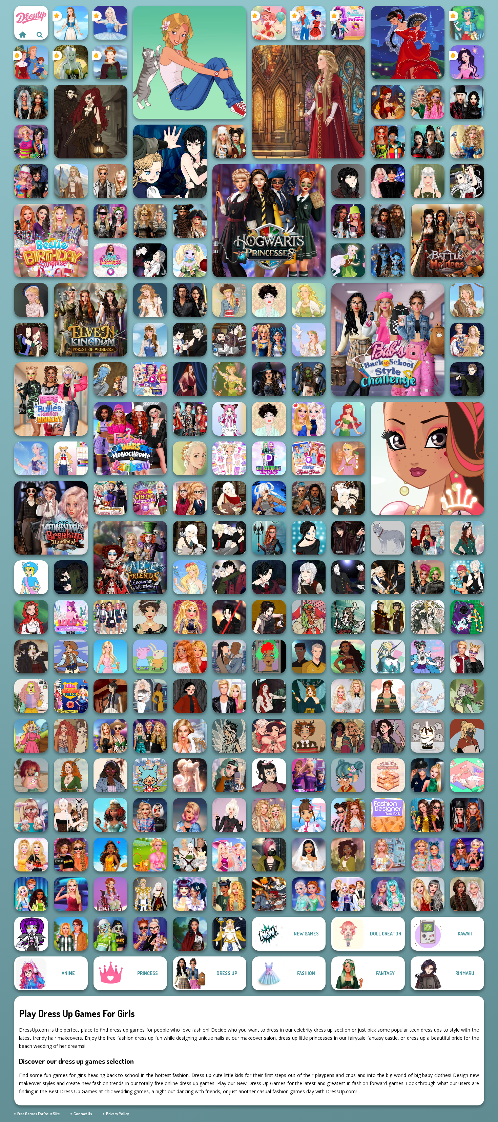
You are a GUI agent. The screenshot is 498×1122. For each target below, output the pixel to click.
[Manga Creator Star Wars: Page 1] (269, 617)
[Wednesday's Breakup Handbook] (51, 518)
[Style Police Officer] (427, 775)
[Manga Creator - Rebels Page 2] (309, 538)
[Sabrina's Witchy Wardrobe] (190, 696)
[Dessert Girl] (269, 23)
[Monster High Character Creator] (31, 934)
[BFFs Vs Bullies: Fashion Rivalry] (51, 399)
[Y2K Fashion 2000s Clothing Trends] (110, 775)
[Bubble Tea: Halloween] (427, 736)
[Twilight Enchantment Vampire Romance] (467, 102)
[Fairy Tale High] (427, 458)
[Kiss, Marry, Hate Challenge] (467, 656)
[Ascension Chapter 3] (71, 815)
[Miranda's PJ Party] (110, 894)
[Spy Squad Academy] (309, 775)
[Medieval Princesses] (388, 221)
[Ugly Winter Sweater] (309, 736)
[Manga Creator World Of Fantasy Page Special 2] (229, 340)
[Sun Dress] (467, 340)
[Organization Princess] (467, 775)
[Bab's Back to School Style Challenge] (387, 339)
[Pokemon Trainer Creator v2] (31, 577)
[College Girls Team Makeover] (110, 617)
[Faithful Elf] (31, 458)
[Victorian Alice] (31, 300)
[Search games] (39, 34)
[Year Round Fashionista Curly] (110, 260)
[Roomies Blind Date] (229, 696)
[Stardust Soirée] (190, 775)
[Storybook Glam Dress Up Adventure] (467, 141)
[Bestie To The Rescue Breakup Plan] (190, 656)
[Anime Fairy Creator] (190, 260)
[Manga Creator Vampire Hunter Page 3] (388, 577)
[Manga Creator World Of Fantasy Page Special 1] (269, 894)
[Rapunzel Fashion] (348, 458)
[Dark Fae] (309, 696)
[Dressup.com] (22, 34)
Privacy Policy (117, 1113)
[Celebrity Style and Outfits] (71, 854)
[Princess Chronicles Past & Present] (427, 815)
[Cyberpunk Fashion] (269, 854)
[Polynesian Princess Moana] (348, 656)
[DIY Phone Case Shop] (467, 617)
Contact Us (83, 1113)
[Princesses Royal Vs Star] (110, 815)
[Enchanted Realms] (31, 102)
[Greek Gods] (309, 340)
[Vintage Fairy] (229, 379)
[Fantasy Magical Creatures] (190, 934)
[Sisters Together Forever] (309, 458)
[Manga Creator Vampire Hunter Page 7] (190, 340)
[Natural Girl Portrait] (190, 458)
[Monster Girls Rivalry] (110, 934)
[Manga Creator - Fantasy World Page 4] (229, 498)
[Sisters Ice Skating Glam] (309, 894)
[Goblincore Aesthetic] (229, 894)
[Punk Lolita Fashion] (229, 815)
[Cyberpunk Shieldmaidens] (427, 577)
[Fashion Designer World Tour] (309, 815)
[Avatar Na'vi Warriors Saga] (388, 260)
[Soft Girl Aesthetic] (31, 775)
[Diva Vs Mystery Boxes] (31, 854)
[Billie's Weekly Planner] (110, 221)
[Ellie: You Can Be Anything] (427, 894)
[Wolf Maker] (388, 538)
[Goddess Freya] (309, 300)
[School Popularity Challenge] (427, 102)
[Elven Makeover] (427, 181)
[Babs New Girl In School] (71, 894)
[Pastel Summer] (348, 775)
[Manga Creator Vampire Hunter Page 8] (229, 577)
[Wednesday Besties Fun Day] (388, 181)
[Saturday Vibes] (31, 696)
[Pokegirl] (467, 23)
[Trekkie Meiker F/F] (150, 696)
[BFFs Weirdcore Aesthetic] (31, 141)
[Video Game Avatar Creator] (229, 934)
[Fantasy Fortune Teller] (388, 102)
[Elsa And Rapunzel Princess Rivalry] (150, 379)
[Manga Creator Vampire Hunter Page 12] (170, 161)
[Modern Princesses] (467, 854)
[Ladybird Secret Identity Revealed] (309, 23)
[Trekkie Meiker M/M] (309, 656)
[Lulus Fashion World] (71, 617)
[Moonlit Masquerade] (348, 617)
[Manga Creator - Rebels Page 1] (467, 577)
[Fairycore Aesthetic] (388, 696)
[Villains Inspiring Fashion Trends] (110, 498)
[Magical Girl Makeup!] (427, 656)
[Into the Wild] (348, 736)
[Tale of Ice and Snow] (229, 736)
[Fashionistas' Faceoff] (348, 221)
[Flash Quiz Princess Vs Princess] (110, 854)
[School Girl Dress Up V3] (71, 458)
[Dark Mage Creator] (71, 62)
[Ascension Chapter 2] (190, 854)
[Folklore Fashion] (71, 23)
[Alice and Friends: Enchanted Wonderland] (130, 557)
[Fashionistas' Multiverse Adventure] (467, 815)
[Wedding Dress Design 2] (150, 300)
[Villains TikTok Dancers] (150, 934)
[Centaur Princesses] (269, 538)
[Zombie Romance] (309, 379)
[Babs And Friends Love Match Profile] (388, 141)
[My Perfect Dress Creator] (388, 854)
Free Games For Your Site (38, 1113)
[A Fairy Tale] (467, 696)
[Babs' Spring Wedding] (348, 696)
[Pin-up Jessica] (190, 379)
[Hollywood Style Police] (190, 815)
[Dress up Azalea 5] (467, 62)
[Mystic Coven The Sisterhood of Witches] (269, 379)
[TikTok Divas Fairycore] (467, 894)
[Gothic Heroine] (31, 656)
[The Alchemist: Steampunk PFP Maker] (90, 121)
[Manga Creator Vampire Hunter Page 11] (71, 577)
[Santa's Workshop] (269, 736)
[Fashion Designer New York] (388, 815)
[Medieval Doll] (308, 101)
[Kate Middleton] (467, 538)
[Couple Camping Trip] (71, 934)
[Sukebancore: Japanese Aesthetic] (467, 736)
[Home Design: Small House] (388, 775)
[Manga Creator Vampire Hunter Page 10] (467, 181)
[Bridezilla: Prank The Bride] (190, 736)
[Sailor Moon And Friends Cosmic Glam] (269, 340)
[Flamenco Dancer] (407, 42)
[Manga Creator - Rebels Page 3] (229, 538)
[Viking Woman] (71, 181)
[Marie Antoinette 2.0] (427, 696)
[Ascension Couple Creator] (150, 894)
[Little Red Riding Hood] (31, 617)
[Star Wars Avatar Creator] (229, 617)
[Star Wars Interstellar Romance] (190, 300)
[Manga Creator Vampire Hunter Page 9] (348, 181)
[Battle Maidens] (447, 240)
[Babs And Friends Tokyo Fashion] (388, 894)
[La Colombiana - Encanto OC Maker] (348, 854)
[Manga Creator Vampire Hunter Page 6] (269, 577)
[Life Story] (31, 62)
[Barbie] (110, 656)
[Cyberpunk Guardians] (309, 498)
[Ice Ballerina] (110, 23)
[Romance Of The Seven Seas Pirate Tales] (190, 221)
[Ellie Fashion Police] (71, 696)
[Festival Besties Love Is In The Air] (269, 815)
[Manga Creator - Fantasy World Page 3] (31, 340)
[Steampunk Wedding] (110, 181)
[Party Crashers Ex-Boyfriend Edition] (150, 736)
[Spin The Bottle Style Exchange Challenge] (31, 181)
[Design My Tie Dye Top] (427, 854)
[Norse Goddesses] (150, 221)
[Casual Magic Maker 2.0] (269, 696)
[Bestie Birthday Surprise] (51, 240)
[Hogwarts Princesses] (269, 220)
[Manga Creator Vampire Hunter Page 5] (309, 577)
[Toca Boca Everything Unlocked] (150, 775)
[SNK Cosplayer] (269, 498)
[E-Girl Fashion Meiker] (229, 775)
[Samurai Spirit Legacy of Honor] (427, 141)
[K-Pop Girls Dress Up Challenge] (190, 419)
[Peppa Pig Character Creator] (150, 656)
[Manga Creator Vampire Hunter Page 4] (348, 577)
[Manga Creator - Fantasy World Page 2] (348, 498)
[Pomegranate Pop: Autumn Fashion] (71, 736)
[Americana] (229, 300)
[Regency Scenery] (71, 775)
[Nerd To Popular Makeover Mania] (31, 815)
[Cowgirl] (71, 656)
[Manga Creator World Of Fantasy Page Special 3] (110, 379)
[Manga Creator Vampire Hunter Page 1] (467, 379)
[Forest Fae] (427, 617)
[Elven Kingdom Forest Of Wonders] (90, 320)
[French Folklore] (150, 340)
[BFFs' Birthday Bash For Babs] (110, 736)
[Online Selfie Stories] (190, 617)
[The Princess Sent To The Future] (348, 23)
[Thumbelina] (190, 577)
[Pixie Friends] (348, 260)
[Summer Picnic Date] (150, 854)
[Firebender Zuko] (388, 617)
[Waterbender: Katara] (110, 696)
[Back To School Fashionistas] (190, 498)
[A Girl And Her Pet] (189, 62)
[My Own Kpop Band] (190, 894)
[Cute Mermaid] (348, 419)
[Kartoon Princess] (31, 736)
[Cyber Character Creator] (269, 656)
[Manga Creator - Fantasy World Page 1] (190, 538)
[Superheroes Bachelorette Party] (309, 854)
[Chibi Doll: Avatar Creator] (229, 458)
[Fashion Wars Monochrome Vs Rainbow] (130, 438)
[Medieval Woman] (110, 62)
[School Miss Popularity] (31, 894)
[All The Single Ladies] (229, 656)
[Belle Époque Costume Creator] (150, 617)
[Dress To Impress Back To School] (229, 141)
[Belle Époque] (269, 300)
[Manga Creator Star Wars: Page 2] (348, 538)
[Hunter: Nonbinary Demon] (388, 656)
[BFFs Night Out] (309, 419)
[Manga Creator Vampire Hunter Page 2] (150, 260)
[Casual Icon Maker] (269, 775)
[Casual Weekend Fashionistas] (150, 498)
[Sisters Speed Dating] (348, 894)
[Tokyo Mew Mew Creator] (229, 419)
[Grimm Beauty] (467, 300)
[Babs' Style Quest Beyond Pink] (150, 815)
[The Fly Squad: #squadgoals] (427, 538)
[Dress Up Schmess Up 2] (309, 617)
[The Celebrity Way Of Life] (269, 458)
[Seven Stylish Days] (348, 815)
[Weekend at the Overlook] (388, 736)
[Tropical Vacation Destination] (229, 854)
